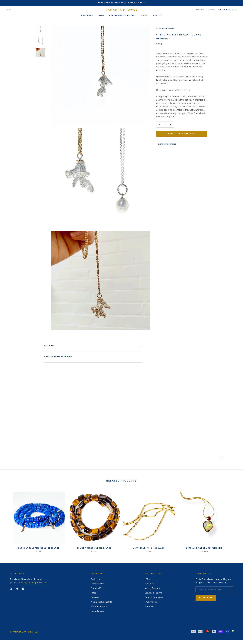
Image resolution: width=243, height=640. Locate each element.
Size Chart (50, 345)
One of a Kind (97, 588)
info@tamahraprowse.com (34, 582)
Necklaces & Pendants (101, 602)
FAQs (147, 579)
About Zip (149, 606)
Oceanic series (98, 583)
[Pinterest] (17, 588)
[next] (235, 519)
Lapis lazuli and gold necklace (39, 548)
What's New (87, 15)
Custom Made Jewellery (122, 15)
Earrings (95, 597)
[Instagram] (11, 588)
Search (211, 10)
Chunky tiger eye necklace (94, 548)
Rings (93, 593)
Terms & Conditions (154, 597)
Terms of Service (99, 606)
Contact (158, 15)
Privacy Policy (151, 602)
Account (200, 10)
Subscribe (205, 598)
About (144, 15)
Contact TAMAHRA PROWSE (58, 357)
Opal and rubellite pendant (204, 548)
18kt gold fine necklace (149, 548)
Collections (96, 579)
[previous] (8, 519)
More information (167, 144)
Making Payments (153, 588)
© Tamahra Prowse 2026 (24, 632)
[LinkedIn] (23, 588)
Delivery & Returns (153, 593)
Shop (101, 15)
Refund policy (97, 611)
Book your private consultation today (122, 3)
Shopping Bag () (227, 10)
